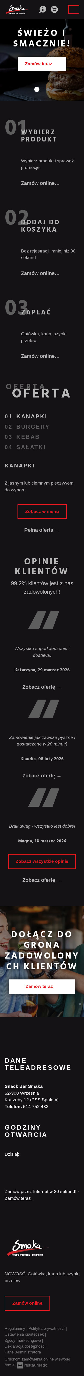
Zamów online (40, 63)
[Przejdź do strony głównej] (42, 1248)
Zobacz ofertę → (42, 880)
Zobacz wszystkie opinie (42, 861)
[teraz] (27, 1154)
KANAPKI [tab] (31, 416)
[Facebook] (7, 1168)
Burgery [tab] (33, 427)
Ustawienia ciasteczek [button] (25, 1334)
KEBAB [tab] (28, 437)
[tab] (36, 89)
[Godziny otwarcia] (35, 1154)
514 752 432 (36, 1106)
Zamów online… (40, 183)
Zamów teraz (40, 986)
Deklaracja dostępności (26, 1346)
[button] (42, 9)
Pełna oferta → (42, 530)
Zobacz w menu (42, 511)
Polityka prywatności (47, 1328)
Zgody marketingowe (23, 1340)
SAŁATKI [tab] (31, 447)
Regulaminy (15, 1328)
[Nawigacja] (73, 9)
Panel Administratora (23, 1352)
